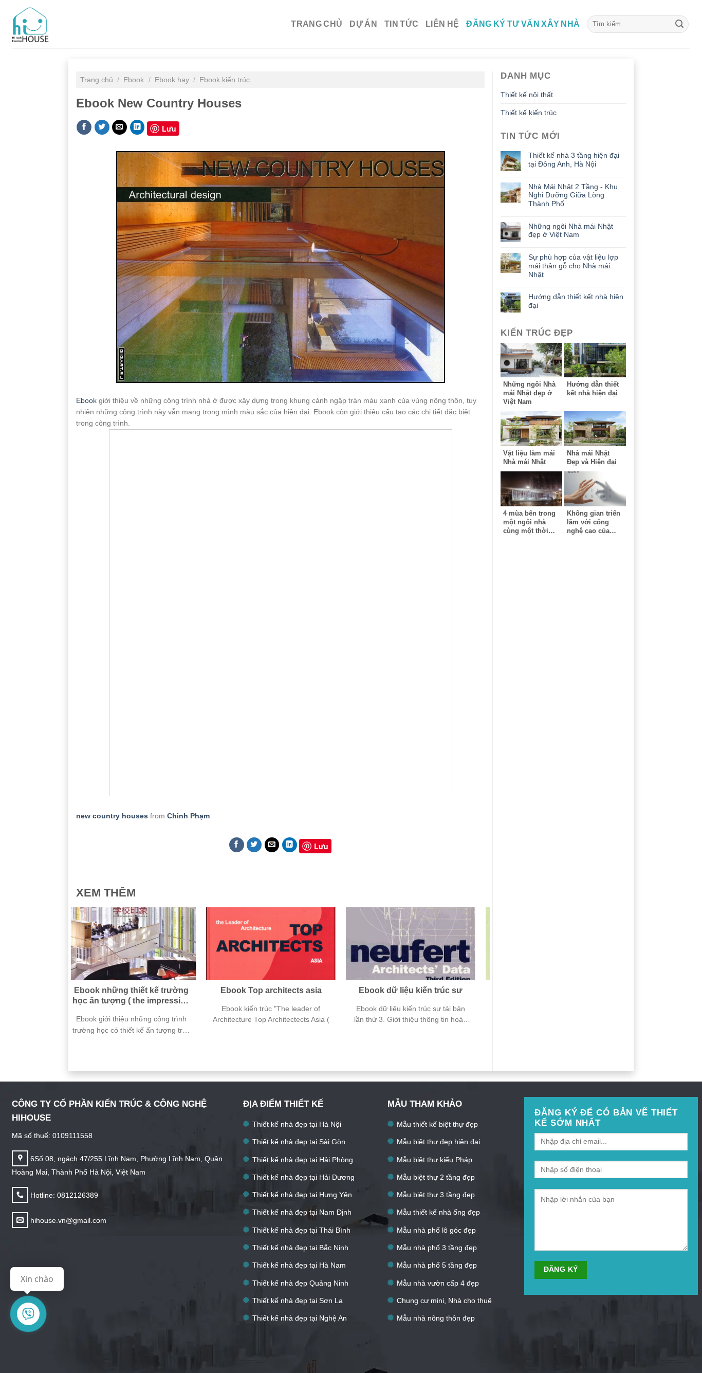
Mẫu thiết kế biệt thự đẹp (437, 1124)
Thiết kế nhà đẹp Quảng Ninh (300, 1283)
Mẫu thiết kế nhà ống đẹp (438, 1212)
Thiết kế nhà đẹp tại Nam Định (302, 1212)
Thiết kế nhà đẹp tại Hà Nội (296, 1124)
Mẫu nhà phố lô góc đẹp (436, 1230)
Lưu (169, 128)
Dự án (363, 24)
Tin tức (401, 24)
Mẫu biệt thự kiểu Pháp (434, 1160)
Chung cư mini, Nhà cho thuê (444, 1300)
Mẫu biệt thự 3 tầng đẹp (436, 1195)
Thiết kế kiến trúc (529, 112)
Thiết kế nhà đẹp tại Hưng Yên (302, 1195)
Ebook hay (173, 80)
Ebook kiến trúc (224, 80)
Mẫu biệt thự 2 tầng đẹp (436, 1177)
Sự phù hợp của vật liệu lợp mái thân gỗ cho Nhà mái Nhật (573, 265)
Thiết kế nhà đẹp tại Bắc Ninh (300, 1247)
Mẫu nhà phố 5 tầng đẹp (437, 1265)
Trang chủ (316, 24)
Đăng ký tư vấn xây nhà (523, 24)
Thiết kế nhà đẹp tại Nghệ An (299, 1318)
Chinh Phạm (188, 816)
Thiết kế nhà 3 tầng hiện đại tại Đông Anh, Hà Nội (573, 159)
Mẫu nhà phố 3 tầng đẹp (437, 1247)
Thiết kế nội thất (527, 94)
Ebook (134, 80)
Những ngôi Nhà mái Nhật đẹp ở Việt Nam (570, 230)
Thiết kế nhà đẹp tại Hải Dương (303, 1177)
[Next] (468, 981)
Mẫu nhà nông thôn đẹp (436, 1318)
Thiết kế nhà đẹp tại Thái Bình (301, 1230)
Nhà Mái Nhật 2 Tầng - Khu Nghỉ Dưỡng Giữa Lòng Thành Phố (573, 195)
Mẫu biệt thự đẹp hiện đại (438, 1142)
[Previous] (92, 981)
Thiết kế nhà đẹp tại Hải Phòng (302, 1160)
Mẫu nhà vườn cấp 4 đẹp (438, 1283)
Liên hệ (442, 24)
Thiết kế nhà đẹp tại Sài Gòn (298, 1142)
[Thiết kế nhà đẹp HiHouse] (47, 24)
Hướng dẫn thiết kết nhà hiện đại (575, 300)
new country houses (112, 816)
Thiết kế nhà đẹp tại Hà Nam (299, 1265)
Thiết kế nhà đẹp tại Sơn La (297, 1300)
